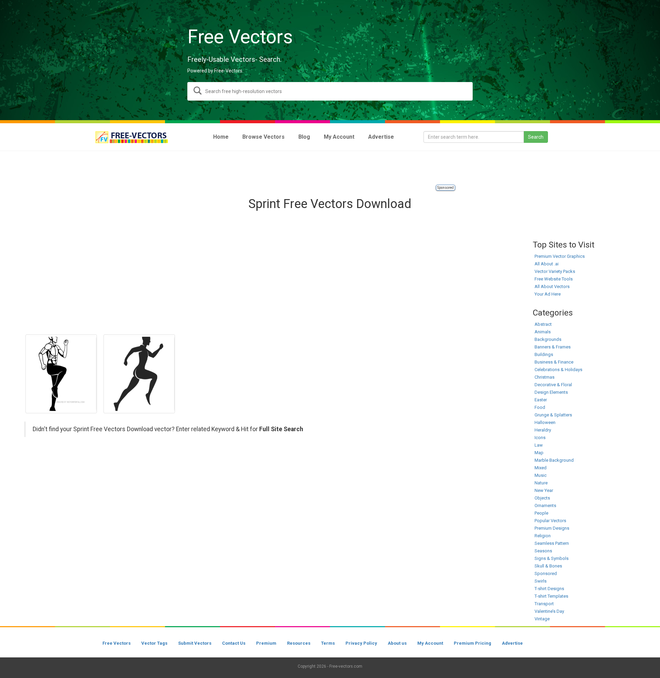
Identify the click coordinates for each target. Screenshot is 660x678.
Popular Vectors (550, 520)
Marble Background (554, 460)
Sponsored (445, 187)
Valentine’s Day (549, 611)
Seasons (543, 550)
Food (540, 407)
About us (397, 643)
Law (539, 445)
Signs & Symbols (552, 558)
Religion (543, 535)
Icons (540, 437)
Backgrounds (548, 339)
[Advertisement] (330, 168)
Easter (541, 399)
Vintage (542, 618)
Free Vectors (116, 643)
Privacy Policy (361, 643)
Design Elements (551, 392)
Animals (543, 331)
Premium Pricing (472, 643)
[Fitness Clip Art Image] (61, 373)
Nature (541, 482)
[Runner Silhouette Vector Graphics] (139, 373)
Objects (542, 498)
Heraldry (543, 430)
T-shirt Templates (551, 596)
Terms (328, 643)
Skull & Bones (548, 565)
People (541, 513)
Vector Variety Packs (555, 271)
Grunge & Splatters (553, 414)
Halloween (545, 422)
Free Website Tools (554, 278)
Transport (544, 603)
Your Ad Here (548, 294)
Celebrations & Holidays (558, 369)
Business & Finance (554, 362)
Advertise (512, 643)
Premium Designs (552, 528)
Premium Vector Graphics (560, 256)
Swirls (541, 581)
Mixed (541, 467)
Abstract (543, 324)
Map (539, 452)
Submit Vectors (194, 643)
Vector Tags (154, 643)
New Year (544, 490)
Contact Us (233, 643)
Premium (266, 643)
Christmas (544, 377)
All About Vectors (552, 286)
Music (541, 475)
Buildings (544, 354)
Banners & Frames (553, 346)
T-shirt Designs (549, 588)
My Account (430, 643)
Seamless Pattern (552, 543)
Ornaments (545, 505)
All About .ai (547, 263)
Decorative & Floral (553, 384)
